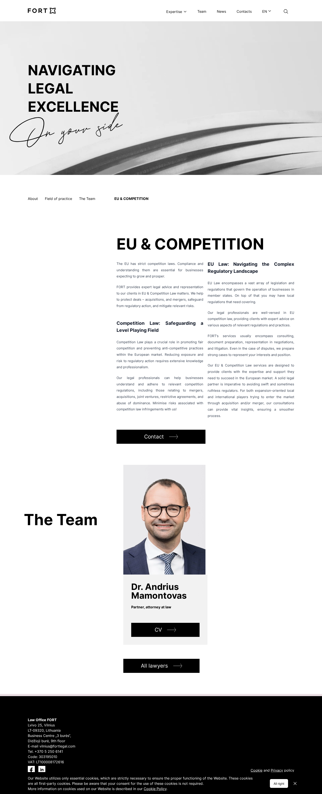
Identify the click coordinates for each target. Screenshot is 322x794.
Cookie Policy (155, 789)
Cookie (256, 770)
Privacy (277, 770)
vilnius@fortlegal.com (57, 746)
